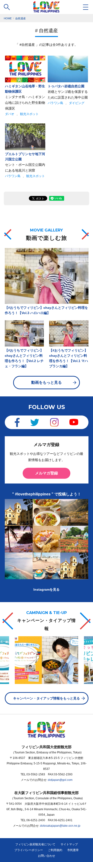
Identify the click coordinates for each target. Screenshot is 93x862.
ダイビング (76, 103)
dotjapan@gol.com (60, 780)
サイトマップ (69, 844)
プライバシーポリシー (28, 850)
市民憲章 (73, 850)
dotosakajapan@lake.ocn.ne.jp (60, 825)
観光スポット (29, 114)
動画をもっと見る (46, 382)
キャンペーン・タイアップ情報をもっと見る (46, 698)
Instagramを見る (46, 589)
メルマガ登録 (46, 473)
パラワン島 (55, 103)
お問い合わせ (46, 855)
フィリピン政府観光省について (35, 844)
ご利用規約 (55, 850)
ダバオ (9, 114)
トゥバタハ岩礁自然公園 (66, 86)
